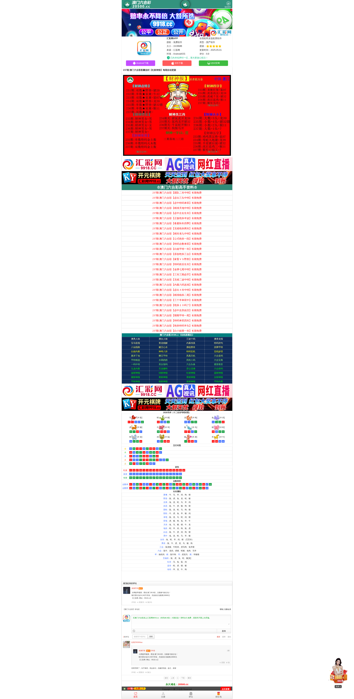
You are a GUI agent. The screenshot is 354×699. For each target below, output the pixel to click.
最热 (229, 637)
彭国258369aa (136, 642)
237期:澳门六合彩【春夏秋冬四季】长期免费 (177, 223)
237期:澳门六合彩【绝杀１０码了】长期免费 (177, 305)
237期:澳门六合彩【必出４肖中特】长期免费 (177, 289)
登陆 (221, 609)
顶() (149, 602)
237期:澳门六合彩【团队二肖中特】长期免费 (177, 192)
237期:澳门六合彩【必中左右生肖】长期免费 (177, 213)
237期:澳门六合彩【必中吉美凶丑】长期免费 (177, 310)
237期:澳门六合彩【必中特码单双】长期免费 (177, 203)
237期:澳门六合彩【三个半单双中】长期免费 (177, 300)
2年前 (134, 602)
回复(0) (141, 672)
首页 (135, 697)
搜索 (151, 636)
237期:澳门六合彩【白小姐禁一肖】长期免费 (177, 330)
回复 (223, 662)
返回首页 (228, 7)
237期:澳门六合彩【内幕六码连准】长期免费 (177, 284)
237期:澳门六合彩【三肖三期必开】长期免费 (177, 274)
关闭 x (338, 686)
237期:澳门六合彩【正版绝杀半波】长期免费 (177, 218)
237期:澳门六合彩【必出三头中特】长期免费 (177, 197)
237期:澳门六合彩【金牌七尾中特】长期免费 (177, 269)
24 (150, 602)
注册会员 (227, 609)
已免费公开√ (139, 688)
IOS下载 (179, 63)
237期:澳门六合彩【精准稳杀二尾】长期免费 (177, 295)
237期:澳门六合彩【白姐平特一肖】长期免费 (177, 249)
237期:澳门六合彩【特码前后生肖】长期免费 (177, 264)
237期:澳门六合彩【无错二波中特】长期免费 (177, 279)
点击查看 (226, 689)
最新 (218, 637)
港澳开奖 (135, 588)
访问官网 (215, 63)
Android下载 (142, 63)
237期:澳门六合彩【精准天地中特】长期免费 (177, 208)
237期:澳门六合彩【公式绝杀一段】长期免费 (177, 238)
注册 (163, 697)
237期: (130, 688)
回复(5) (141, 602)
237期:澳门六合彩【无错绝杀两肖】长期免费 (177, 228)
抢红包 (218, 697)
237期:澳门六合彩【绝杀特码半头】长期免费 (177, 325)
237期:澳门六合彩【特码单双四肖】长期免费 (177, 320)
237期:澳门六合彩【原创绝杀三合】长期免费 (177, 254)
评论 (191, 697)
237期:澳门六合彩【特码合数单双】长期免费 (177, 243)
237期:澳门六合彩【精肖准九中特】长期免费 (177, 233)
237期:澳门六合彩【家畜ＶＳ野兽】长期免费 (177, 259)
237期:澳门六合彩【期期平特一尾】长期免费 (177, 315)
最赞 (224, 637)
